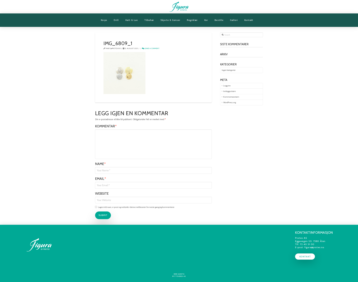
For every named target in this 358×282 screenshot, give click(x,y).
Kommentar (106, 126)
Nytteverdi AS (179, 276)
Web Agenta (179, 274)
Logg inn (227, 85)
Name (100, 164)
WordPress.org (229, 102)
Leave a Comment (151, 48)
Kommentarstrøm (231, 97)
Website (102, 193)
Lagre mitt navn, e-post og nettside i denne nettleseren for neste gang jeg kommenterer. (136, 207)
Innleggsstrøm (229, 91)
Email (100, 179)
